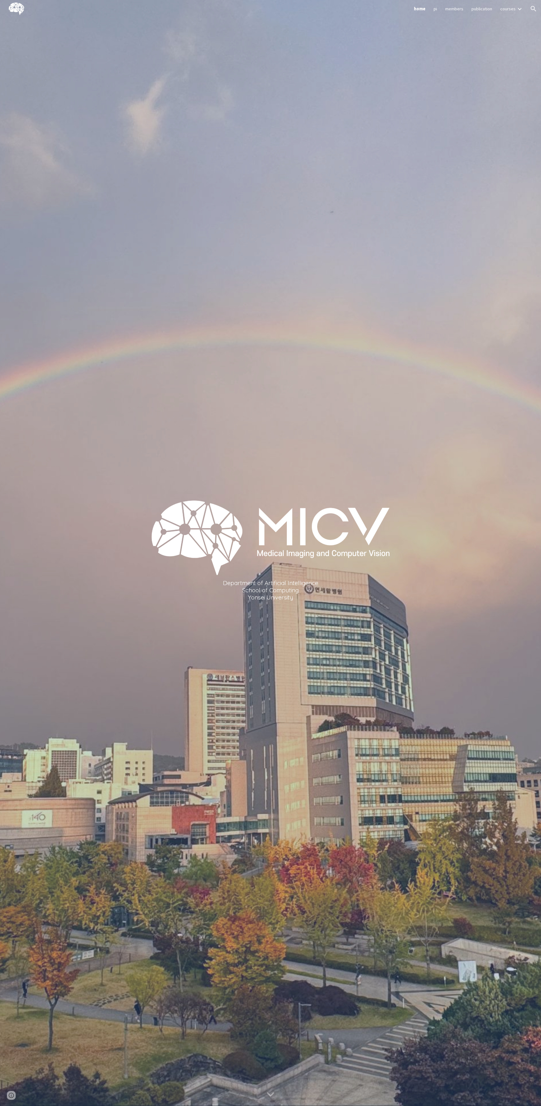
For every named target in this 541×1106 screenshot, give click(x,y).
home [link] (419, 9)
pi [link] (435, 9)
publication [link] (481, 9)
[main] (270, 590)
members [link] (454, 9)
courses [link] (508, 9)
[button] (533, 8)
